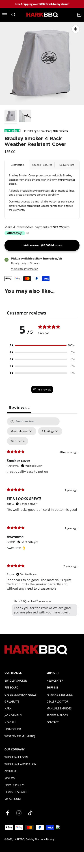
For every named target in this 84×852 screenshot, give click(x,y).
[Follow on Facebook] (7, 813)
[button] (42, 345)
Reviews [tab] (19, 408)
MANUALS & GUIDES (59, 708)
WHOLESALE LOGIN (16, 757)
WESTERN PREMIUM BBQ (19, 736)
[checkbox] (17, 441)
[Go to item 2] (25, 116)
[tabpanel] (42, 517)
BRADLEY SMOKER (15, 680)
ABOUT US (10, 771)
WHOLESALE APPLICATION (20, 764)
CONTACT (53, 722)
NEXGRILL (10, 722)
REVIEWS (9, 778)
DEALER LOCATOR (57, 701)
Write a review (42, 389)
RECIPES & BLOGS (57, 715)
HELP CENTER (55, 680)
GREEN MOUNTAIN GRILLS (20, 695)
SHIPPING (52, 687)
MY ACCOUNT (13, 799)
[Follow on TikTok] (30, 813)
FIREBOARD (11, 687)
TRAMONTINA (12, 729)
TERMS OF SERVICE (15, 792)
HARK (7, 708)
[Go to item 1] (10, 116)
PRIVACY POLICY (14, 785)
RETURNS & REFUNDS (60, 695)
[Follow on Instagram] (19, 813)
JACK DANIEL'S (13, 715)
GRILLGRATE (11, 701)
